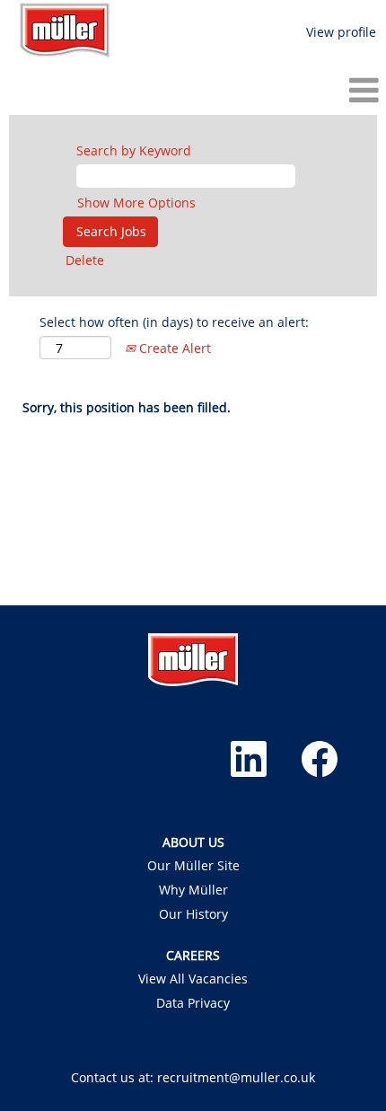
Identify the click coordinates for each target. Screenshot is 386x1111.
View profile (341, 31)
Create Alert (173, 348)
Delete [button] (85, 260)
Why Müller (193, 890)
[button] (193, 90)
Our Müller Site (193, 866)
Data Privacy (193, 1003)
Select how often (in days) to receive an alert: (174, 322)
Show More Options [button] (136, 202)
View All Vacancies (193, 979)
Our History (193, 914)
